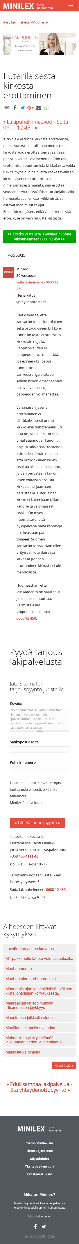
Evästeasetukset (39, 1174)
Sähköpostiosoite (24, 742)
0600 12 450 (26, 618)
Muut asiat (40, 22)
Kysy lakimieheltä (17, 22)
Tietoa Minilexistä (39, 1143)
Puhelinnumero (23, 762)
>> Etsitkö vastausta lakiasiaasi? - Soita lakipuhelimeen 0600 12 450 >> (39, 236)
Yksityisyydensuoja (39, 1166)
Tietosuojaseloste (39, 1151)
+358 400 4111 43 (24, 856)
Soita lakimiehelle (29, 282)
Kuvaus (16, 703)
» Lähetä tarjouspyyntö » (37, 822)
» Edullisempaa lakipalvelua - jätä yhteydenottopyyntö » (39, 1087)
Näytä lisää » (63, 1065)
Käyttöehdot (39, 1159)
